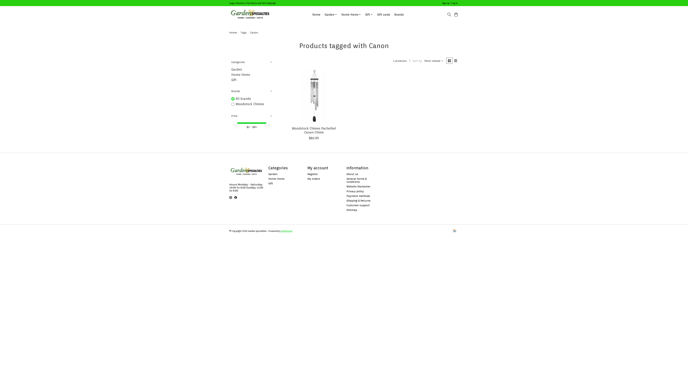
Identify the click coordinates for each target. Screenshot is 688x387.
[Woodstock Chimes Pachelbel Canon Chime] (314, 97)
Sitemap (352, 209)
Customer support (358, 205)
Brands (399, 14)
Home (316, 14)
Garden (236, 69)
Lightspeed (286, 231)
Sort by (417, 60)
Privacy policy (355, 191)
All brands (243, 99)
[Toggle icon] (449, 14)
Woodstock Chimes (250, 104)
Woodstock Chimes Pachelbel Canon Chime (314, 130)
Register (312, 174)
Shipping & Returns (359, 200)
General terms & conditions (357, 180)
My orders (313, 178)
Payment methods (358, 195)
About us (352, 174)
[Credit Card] (454, 231)
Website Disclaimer (359, 186)
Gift (233, 80)
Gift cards (383, 14)
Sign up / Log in (450, 3)
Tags (243, 32)
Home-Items (240, 75)
